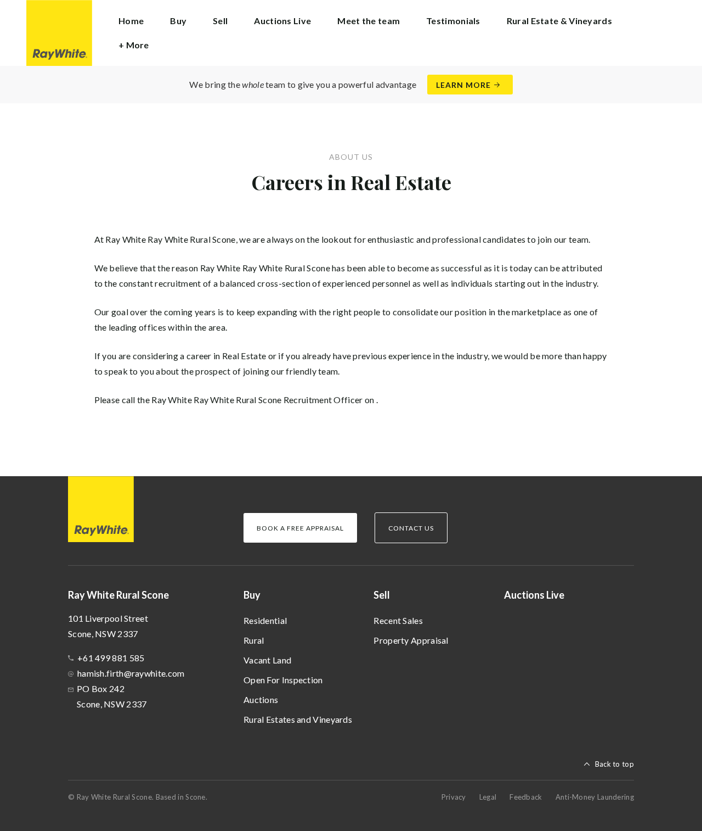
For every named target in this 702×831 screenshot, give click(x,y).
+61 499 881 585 (111, 657)
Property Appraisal (410, 640)
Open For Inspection (283, 679)
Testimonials (453, 20)
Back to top (614, 764)
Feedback (525, 797)
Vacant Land (267, 660)
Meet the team (368, 20)
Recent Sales (398, 620)
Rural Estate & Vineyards (559, 20)
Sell (381, 595)
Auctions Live (282, 20)
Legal (488, 797)
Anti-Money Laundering (595, 797)
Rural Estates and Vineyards (298, 719)
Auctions (261, 699)
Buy (252, 595)
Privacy (453, 797)
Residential (265, 620)
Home (131, 20)
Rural (254, 640)
